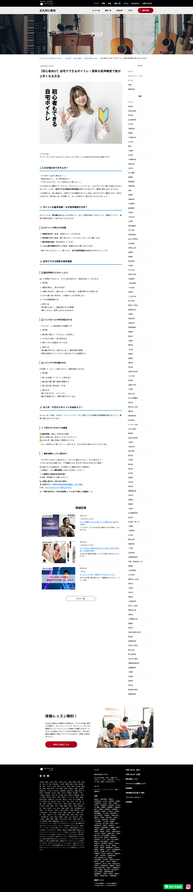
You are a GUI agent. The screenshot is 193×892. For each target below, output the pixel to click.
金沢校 (130, 473)
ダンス (130, 80)
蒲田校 (130, 252)
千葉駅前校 (132, 159)
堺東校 (130, 597)
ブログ (130, 10)
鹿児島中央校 (133, 689)
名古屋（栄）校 (133, 522)
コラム (126, 3)
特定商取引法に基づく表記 (135, 793)
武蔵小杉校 (132, 385)
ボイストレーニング (135, 76)
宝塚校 (130, 614)
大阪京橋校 (132, 570)
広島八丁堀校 (133, 645)
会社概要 (129, 802)
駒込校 (130, 336)
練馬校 (130, 358)
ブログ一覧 (80, 598)
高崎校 (130, 133)
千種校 (130, 526)
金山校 (130, 517)
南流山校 (131, 164)
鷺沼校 (130, 411)
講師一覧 (108, 10)
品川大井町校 (133, 239)
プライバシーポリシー (133, 797)
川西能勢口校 (133, 619)
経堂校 (130, 292)
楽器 (129, 85)
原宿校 (130, 256)
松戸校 (130, 168)
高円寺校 (131, 318)
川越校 (130, 150)
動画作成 (131, 89)
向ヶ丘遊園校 (133, 398)
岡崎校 (130, 504)
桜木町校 (131, 420)
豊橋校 (130, 500)
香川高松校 (132, 654)
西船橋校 (131, 181)
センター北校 (133, 424)
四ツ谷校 (131, 301)
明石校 (130, 628)
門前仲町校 (132, 234)
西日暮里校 (132, 226)
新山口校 (131, 650)
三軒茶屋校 (132, 283)
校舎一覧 (117, 3)
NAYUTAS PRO (110, 782)
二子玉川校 (132, 296)
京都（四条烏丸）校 (135, 561)
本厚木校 (131, 446)
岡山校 (130, 636)
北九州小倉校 (48, 10)
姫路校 (130, 623)
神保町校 (131, 199)
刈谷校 (130, 508)
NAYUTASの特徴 (99, 778)
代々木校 (131, 270)
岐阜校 (130, 486)
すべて (130, 71)
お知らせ (97, 780)
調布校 (130, 362)
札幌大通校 (132, 111)
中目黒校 (131, 279)
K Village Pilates (99, 885)
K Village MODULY (111, 885)
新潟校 (130, 464)
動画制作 (97, 791)
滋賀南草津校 (133, 557)
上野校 (130, 221)
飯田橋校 (131, 208)
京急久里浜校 (133, 438)
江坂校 (130, 588)
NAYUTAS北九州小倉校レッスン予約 (67, 484)
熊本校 (130, 685)
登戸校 (130, 402)
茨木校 (130, 592)
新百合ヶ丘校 (133, 407)
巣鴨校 (130, 332)
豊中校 (130, 583)
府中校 (130, 367)
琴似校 (130, 115)
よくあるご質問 (99, 782)
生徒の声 (119, 10)
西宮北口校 (132, 610)
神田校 (130, 195)
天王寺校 (131, 575)
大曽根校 (131, 530)
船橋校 (130, 177)
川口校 (130, 142)
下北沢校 (131, 287)
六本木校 (131, 217)
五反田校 (131, 243)
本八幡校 (131, 173)
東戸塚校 (131, 451)
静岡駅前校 (132, 491)
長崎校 (130, 681)
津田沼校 (131, 186)
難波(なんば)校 (133, 579)
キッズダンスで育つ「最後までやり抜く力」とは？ (98, 574)
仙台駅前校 (132, 120)
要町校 (130, 345)
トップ (96, 3)
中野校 (130, 314)
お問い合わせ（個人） (133, 770)
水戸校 (130, 124)
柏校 (129, 190)
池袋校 (130, 340)
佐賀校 (130, 676)
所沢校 (130, 155)
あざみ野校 (132, 429)
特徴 (103, 3)
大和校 (130, 442)
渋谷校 (130, 265)
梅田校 (130, 566)
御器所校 (131, 544)
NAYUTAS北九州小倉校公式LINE (58, 487)
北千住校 (131, 230)
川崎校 (130, 389)
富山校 (130, 469)
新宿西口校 (132, 309)
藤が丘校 (131, 539)
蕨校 (129, 146)
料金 (109, 3)
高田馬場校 (132, 327)
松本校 (130, 482)
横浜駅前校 (132, 416)
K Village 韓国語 (99, 883)
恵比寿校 (131, 261)
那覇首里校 (132, 694)
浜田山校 (131, 323)
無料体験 (146, 10)
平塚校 (130, 460)
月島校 (130, 212)
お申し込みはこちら (61, 744)
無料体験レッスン (132, 779)
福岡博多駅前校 (133, 663)
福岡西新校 (132, 667)
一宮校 (130, 548)
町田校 (130, 380)
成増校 (130, 354)
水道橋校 (131, 203)
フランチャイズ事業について (136, 783)
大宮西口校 (132, 137)
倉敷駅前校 (132, 641)
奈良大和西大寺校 (134, 632)
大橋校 (130, 672)
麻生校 (130, 106)
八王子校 (131, 376)
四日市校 (131, 553)
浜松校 (130, 495)
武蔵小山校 (132, 248)
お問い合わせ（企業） (133, 774)
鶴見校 (130, 433)
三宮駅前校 (132, 601)
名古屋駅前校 (133, 513)
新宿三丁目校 (133, 305)
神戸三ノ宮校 (133, 606)
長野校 (130, 477)
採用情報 (129, 788)
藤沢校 (130, 455)
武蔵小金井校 (133, 371)
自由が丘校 (132, 274)
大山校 (130, 349)
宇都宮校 (131, 128)
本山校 (130, 535)
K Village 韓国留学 (111, 883)
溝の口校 (131, 393)
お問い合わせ (147, 3)
